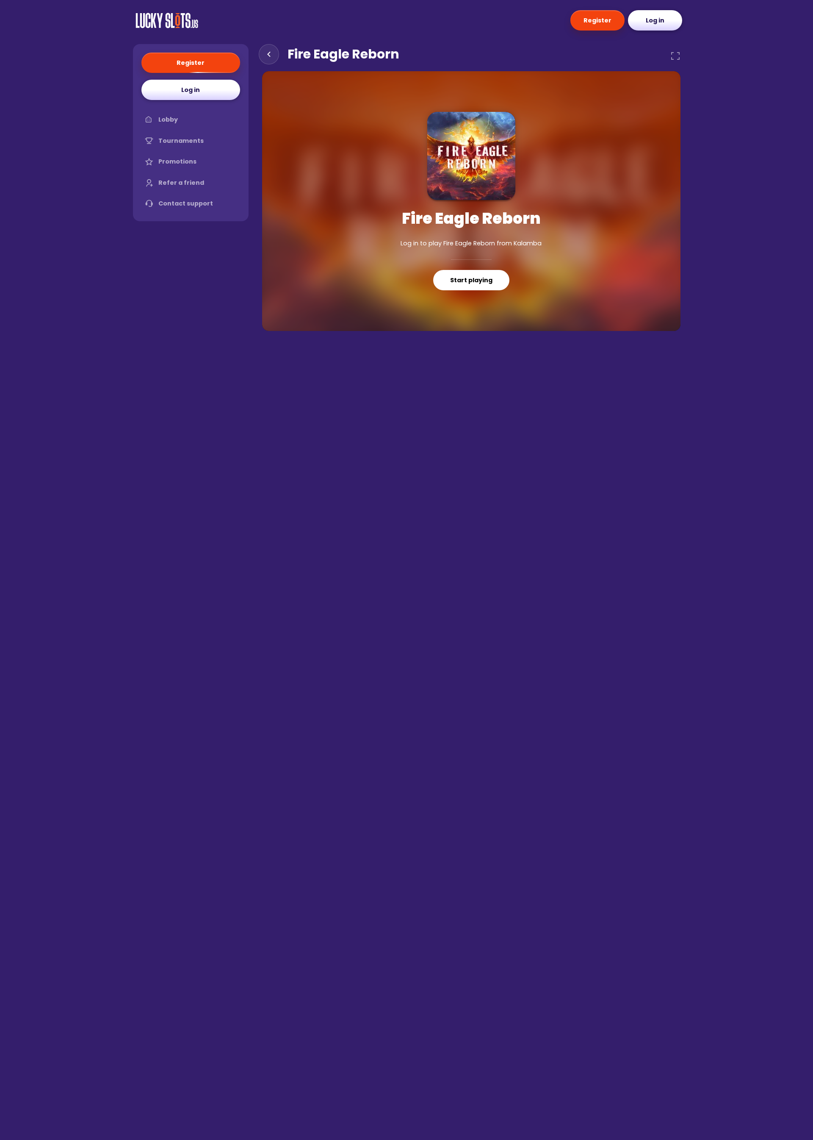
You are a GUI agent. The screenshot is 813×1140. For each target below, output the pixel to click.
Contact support (185, 203)
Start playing (471, 280)
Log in (655, 20)
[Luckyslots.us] (167, 20)
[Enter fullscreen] (675, 56)
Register (597, 20)
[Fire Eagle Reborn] (471, 156)
